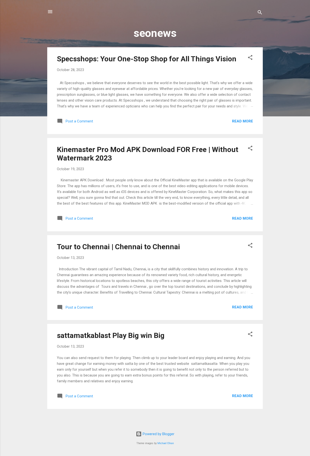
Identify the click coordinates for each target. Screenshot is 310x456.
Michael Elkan (165, 443)
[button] (250, 58)
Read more (242, 121)
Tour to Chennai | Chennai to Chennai (118, 246)
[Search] (260, 13)
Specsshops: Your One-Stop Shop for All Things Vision (146, 59)
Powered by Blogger (158, 434)
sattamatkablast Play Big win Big (110, 335)
